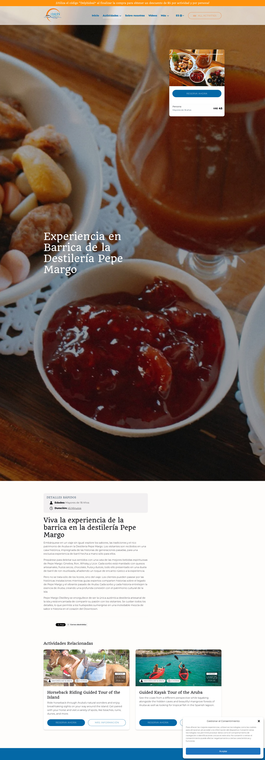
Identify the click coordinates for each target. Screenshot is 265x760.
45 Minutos (74, 508)
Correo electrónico (78, 625)
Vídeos (152, 15)
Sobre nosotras (135, 15)
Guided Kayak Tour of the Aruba (171, 692)
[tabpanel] (197, 67)
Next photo (219, 80)
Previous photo (209, 80)
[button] (258, 721)
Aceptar (223, 751)
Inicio (95, 15)
